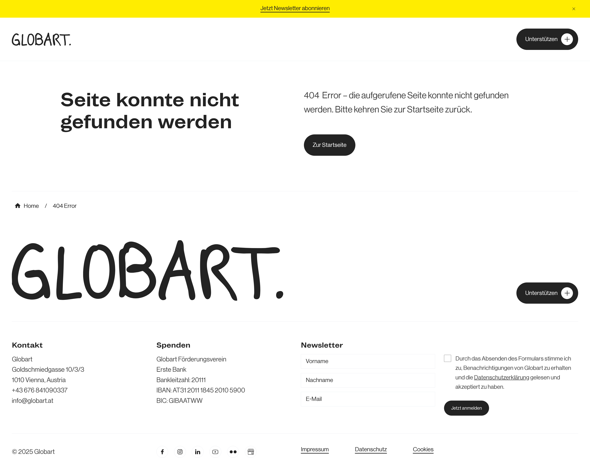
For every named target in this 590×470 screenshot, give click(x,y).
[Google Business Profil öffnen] (251, 452)
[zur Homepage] (41, 39)
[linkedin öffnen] (215, 452)
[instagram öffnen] (180, 452)
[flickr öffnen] (233, 452)
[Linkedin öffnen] (198, 452)
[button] (573, 8)
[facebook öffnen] (162, 452)
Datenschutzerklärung (501, 377)
